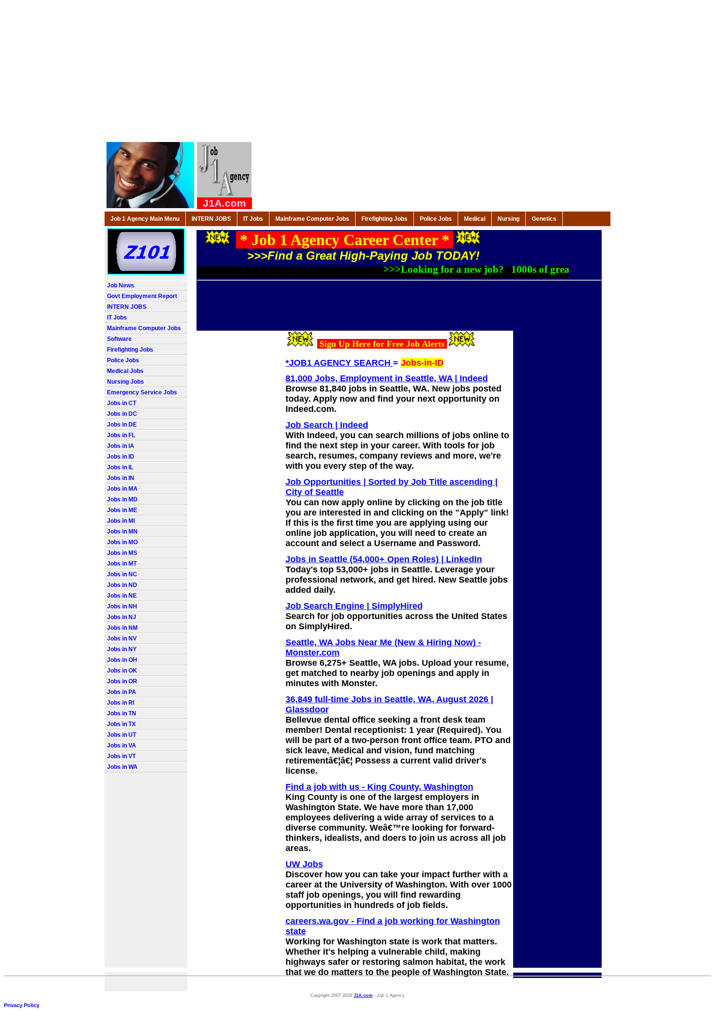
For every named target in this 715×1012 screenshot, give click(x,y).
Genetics (544, 218)
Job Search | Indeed (327, 425)
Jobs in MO (122, 542)
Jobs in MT (122, 563)
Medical (474, 218)
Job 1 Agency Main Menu (144, 218)
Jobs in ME (122, 510)
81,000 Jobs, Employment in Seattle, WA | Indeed (387, 378)
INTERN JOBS (211, 218)
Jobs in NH (122, 606)
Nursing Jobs (125, 381)
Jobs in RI (120, 702)
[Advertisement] (358, 72)
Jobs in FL (121, 435)
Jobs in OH (122, 660)
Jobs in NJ (121, 617)
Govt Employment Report (142, 296)
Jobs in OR (122, 681)
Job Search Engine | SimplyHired (354, 606)
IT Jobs (253, 218)
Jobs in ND (122, 585)
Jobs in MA (122, 488)
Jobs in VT (121, 756)
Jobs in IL (120, 467)
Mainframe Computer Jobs (312, 218)
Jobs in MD (122, 499)
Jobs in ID (120, 456)
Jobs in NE (122, 595)
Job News (120, 285)
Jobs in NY (122, 649)
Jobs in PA (121, 692)
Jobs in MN (122, 531)
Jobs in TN (121, 713)
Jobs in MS (122, 553)
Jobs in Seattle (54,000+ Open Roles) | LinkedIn (384, 559)
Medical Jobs (125, 371)
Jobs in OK (122, 670)
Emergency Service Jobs (142, 392)
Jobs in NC (122, 574)
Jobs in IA (120, 446)
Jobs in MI (121, 520)
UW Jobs (304, 864)
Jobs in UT (121, 734)
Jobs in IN (120, 478)
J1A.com (363, 995)
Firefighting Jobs (384, 218)
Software (119, 339)
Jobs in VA (121, 745)
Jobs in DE (122, 424)
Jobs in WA (122, 766)
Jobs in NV (122, 638)
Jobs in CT (121, 403)
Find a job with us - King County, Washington (379, 787)
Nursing (508, 218)
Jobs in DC (122, 413)
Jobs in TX (121, 724)
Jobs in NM (122, 627)
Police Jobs (436, 218)
